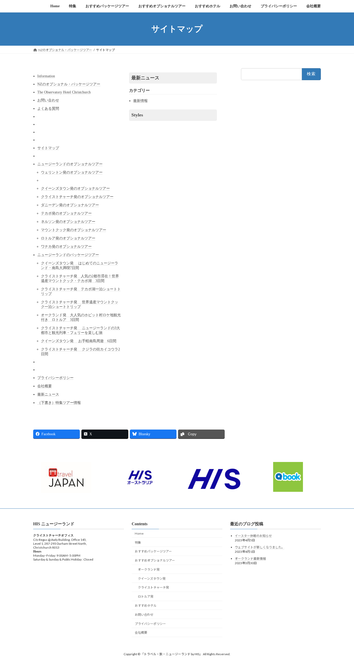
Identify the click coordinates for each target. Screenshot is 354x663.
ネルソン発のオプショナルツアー (68, 222)
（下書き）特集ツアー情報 (59, 403)
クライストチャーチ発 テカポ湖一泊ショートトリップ (81, 291)
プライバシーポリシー (55, 378)
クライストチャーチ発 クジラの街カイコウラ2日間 (80, 351)
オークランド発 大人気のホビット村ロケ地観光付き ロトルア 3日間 (81, 317)
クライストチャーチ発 (153, 587)
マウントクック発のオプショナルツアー (73, 230)
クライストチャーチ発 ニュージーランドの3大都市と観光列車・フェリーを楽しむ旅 (80, 330)
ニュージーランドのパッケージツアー (68, 255)
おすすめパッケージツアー (153, 551)
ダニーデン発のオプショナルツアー (70, 205)
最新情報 (140, 101)
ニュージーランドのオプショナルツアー (70, 164)
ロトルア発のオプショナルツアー (68, 238)
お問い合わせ (48, 100)
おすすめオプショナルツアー (155, 560)
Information (46, 76)
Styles (137, 115)
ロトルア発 (145, 596)
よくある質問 (48, 109)
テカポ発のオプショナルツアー (66, 213)
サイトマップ (48, 148)
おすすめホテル (146, 605)
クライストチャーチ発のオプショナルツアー (77, 197)
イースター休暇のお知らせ (253, 536)
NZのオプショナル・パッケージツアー (68, 84)
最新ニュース (48, 394)
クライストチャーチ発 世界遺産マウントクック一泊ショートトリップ (79, 304)
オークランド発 (149, 569)
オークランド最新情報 (250, 559)
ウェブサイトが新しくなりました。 (260, 547)
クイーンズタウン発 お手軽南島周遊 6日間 (78, 341)
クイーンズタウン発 (152, 579)
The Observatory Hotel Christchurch (64, 92)
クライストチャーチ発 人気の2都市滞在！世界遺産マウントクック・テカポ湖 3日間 (80, 278)
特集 (138, 542)
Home (139, 533)
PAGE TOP (341, 638)
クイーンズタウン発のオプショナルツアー (75, 188)
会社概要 (44, 386)
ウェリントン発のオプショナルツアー (72, 172)
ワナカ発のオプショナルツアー (66, 246)
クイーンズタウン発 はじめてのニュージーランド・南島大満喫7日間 (79, 265)
